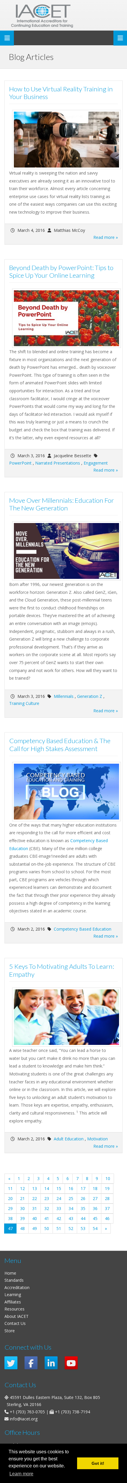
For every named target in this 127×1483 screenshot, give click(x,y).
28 (107, 1198)
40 (34, 1218)
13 (34, 1188)
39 (22, 1218)
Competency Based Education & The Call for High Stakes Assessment (59, 745)
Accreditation (17, 1287)
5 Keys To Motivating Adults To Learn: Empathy (61, 970)
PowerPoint (20, 463)
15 (58, 1188)
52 (71, 1228)
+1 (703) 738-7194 (72, 1412)
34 (71, 1208)
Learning (12, 1294)
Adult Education (69, 1139)
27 (95, 1198)
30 (22, 1208)
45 (95, 1218)
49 (34, 1228)
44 (83, 1218)
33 (58, 1208)
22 (34, 1198)
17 (83, 1188)
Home (10, 1273)
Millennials (64, 696)
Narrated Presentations (57, 463)
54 (95, 1228)
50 (46, 1228)
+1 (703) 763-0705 (27, 1412)
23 (46, 1198)
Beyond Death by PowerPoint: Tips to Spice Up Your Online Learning (61, 271)
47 (12, 1228)
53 (83, 1228)
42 (58, 1218)
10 (107, 1178)
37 (107, 1208)
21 (22, 1198)
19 (107, 1188)
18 (95, 1188)
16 (71, 1188)
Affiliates (12, 1302)
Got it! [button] (98, 1463)
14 (46, 1188)
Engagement (96, 463)
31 (34, 1208)
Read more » (105, 237)
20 (10, 1198)
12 (22, 1188)
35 (83, 1208)
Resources (14, 1309)
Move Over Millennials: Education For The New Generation (61, 504)
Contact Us (15, 1323)
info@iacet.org (24, 1419)
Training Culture (24, 703)
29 (10, 1208)
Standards (14, 1280)
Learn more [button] (21, 1473)
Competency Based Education (82, 929)
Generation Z (89, 696)
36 (95, 1208)
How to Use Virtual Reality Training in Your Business (61, 93)
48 (22, 1228)
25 (71, 1198)
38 (10, 1218)
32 (46, 1208)
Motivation (97, 1139)
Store (9, 1330)
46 (107, 1218)
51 (58, 1228)
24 (58, 1198)
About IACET (16, 1316)
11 (10, 1188)
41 (46, 1218)
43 (71, 1218)
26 (83, 1198)
